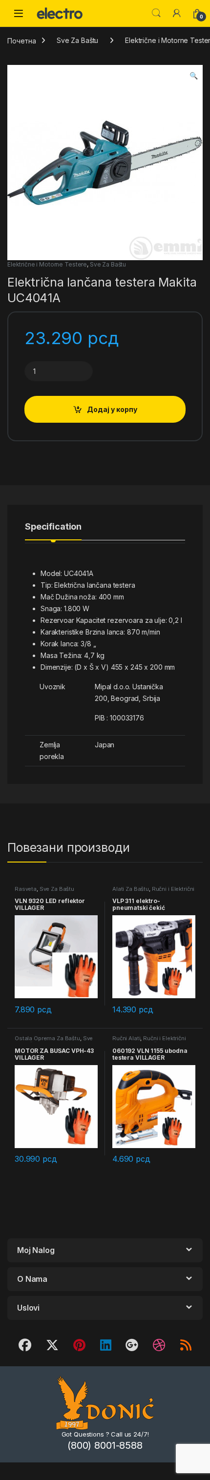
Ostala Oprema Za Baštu (47, 1038)
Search (156, 13)
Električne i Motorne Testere (47, 264)
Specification (53, 527)
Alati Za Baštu (130, 888)
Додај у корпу (112, 409)
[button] (193, 76)
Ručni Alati (126, 1038)
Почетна (21, 40)
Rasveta (26, 888)
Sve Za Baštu (77, 40)
